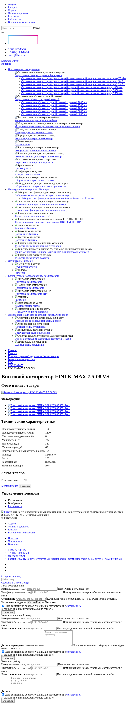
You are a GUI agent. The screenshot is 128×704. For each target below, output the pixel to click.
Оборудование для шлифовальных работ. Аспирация (38, 314)
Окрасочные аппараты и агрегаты (34, 162)
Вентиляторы (22, 144)
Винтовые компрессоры (28, 281)
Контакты (13, 16)
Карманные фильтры (26, 234)
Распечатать (15, 506)
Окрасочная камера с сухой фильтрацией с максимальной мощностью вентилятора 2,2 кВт (73, 84)
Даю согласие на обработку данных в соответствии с (41, 607)
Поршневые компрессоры (29, 287)
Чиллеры (20, 272)
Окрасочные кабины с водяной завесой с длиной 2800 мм (54, 108)
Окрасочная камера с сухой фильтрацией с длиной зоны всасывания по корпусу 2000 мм (71, 90)
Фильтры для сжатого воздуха (32, 257)
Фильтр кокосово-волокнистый (32, 216)
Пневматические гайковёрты (31, 311)
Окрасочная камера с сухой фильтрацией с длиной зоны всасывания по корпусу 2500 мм (71, 93)
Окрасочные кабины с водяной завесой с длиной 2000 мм (54, 102)
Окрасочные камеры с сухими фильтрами (38, 75)
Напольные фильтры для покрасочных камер (40, 204)
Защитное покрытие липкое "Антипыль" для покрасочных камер (52, 252)
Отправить (8, 612)
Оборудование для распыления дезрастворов (40, 186)
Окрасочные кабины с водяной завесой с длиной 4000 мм (54, 114)
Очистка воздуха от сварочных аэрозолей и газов (43, 338)
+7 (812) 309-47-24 (18, 52)
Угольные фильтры (25, 228)
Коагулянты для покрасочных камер (35, 150)
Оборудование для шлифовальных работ (38, 320)
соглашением (73, 605)
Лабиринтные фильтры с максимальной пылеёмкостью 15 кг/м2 (57, 198)
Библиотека (14, 19)
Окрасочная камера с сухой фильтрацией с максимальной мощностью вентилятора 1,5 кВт (73, 81)
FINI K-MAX (15, 365)
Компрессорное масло (27, 305)
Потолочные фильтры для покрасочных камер (41, 210)
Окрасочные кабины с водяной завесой (37, 99)
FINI (10, 362)
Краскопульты (23, 168)
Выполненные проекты (21, 22)
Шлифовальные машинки (29, 344)
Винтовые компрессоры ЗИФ (31, 293)
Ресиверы (20, 299)
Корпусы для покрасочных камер (33, 138)
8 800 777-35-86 (17, 49)
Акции (12, 4)
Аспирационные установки (30, 326)
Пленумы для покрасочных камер (34, 132)
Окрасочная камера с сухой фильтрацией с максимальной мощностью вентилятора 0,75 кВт (73, 78)
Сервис (12, 10)
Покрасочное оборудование (24, 69)
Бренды (12, 7)
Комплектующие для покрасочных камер (38, 156)
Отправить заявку (11, 576)
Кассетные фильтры (26, 240)
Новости (13, 538)
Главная (12, 350)
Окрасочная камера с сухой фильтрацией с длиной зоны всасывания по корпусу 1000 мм (71, 87)
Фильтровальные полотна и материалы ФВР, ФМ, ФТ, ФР (48, 222)
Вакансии (13, 544)
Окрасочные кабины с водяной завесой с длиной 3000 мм (54, 111)
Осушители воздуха (26, 266)
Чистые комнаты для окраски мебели (36, 120)
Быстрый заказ (9, 485)
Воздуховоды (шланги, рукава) (32, 332)
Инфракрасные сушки (27, 174)
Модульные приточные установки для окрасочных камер (47, 126)
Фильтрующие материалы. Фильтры (28, 189)
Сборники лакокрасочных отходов (34, 180)
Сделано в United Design (15, 582)
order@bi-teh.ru (16, 55)
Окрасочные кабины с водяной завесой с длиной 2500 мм (54, 105)
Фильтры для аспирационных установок (38, 246)
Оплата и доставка (18, 13)
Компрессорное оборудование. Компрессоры (33, 275)
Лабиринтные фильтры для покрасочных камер (42, 195)
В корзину (25, 486)
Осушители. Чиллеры (20, 260)
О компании (15, 541)
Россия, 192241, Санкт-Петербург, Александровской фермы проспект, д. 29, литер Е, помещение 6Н (65, 558)
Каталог (12, 353)
